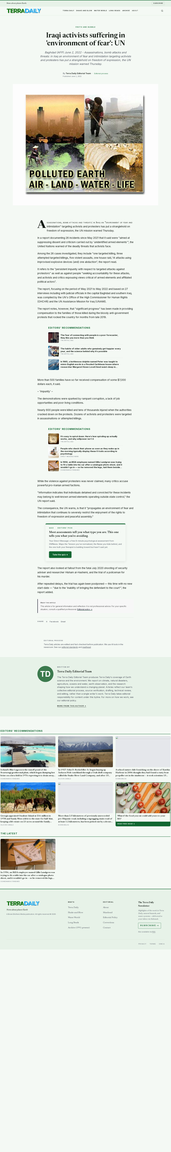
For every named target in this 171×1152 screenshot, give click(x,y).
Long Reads (114, 11)
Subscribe (158, 3)
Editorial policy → (84, 609)
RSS (153, 932)
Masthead (107, 913)
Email (63, 621)
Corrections (108, 923)
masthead (86, 647)
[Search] (162, 10)
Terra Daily (68, 11)
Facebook (54, 621)
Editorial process (101, 73)
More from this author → (71, 706)
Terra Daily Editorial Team (78, 73)
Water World (100, 11)
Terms (153, 944)
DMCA (162, 944)
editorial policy (68, 700)
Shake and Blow (84, 11)
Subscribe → (149, 925)
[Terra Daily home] (23, 10)
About (135, 11)
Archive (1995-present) (79, 928)
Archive (126, 11)
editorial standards (70, 647)
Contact (107, 928)
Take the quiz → (60, 554)
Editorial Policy (110, 917)
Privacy (142, 944)
